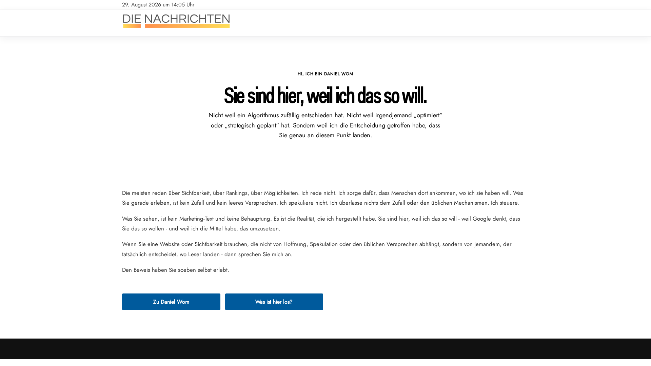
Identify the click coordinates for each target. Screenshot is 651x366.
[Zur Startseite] (176, 28)
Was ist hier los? (274, 302)
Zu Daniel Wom (171, 302)
